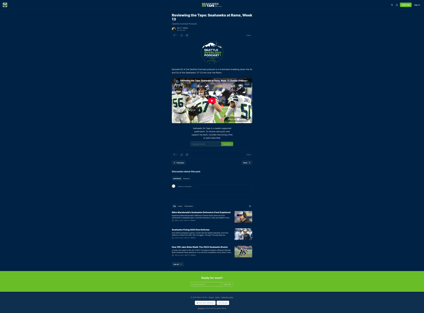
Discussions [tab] (189, 206)
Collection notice (227, 297)
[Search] (392, 5)
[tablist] (181, 178)
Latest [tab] (180, 206)
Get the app (222, 303)
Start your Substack (206, 303)
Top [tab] (174, 206)
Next (245, 163)
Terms (217, 297)
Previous (180, 163)
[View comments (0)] (182, 35)
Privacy (211, 297)
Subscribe (406, 5)
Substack (201, 308)
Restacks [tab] (186, 179)
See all (176, 264)
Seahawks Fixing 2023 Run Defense (191, 229)
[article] (212, 218)
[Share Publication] (397, 5)
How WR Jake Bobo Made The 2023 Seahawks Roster (200, 247)
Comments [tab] (177, 179)
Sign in (417, 5)
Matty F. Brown (182, 28)
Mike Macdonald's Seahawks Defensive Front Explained (201, 212)
